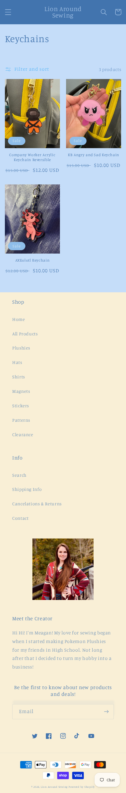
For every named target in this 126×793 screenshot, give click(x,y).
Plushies (21, 347)
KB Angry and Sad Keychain (93, 154)
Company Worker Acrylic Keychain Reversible (32, 157)
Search (19, 475)
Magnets (21, 391)
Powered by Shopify (82, 786)
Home (18, 319)
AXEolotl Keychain (32, 260)
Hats (17, 362)
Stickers (20, 405)
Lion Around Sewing (54, 786)
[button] (8, 12)
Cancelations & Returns (37, 503)
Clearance (22, 434)
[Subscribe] (106, 711)
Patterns (21, 420)
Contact (20, 518)
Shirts (18, 376)
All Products (25, 333)
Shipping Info (27, 489)
